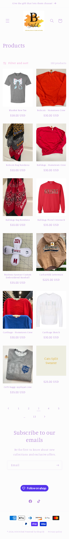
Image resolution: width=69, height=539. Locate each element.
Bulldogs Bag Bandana (18, 220)
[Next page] (45, 416)
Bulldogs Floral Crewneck (51, 220)
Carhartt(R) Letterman (51, 274)
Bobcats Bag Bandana (17, 165)
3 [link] (38, 408)
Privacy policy (55, 531)
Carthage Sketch (51, 332)
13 (34, 416)
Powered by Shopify (34, 531)
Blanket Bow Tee (18, 110)
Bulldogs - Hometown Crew (51, 165)
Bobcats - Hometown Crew (51, 110)
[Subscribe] (58, 465)
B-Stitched (20, 531)
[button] (7, 21)
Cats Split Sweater (51, 361)
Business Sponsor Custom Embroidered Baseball (17, 276)
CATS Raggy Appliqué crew (18, 387)
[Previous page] (8, 408)
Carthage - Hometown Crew (17, 332)
